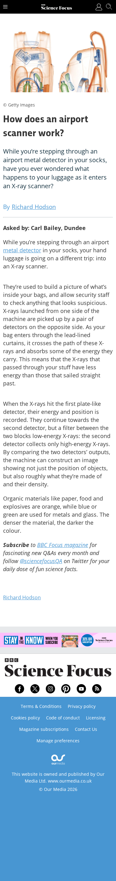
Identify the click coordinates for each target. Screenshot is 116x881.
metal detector (22, 250)
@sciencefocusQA (41, 561)
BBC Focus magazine (62, 545)
